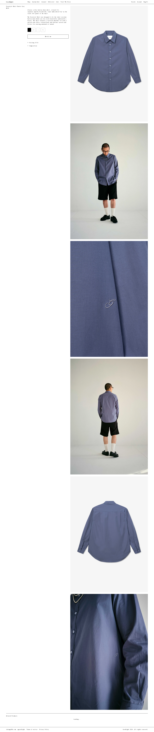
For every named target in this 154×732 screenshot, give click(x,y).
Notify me (48, 36)
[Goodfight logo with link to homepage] (17, 2)
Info (57, 2)
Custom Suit (36, 2)
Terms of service (32, 729)
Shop (29, 2)
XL (43, 30)
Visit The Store (66, 2)
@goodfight (21, 729)
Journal (43, 2)
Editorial (51, 2)
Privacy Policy (44, 729)
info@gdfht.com (11, 729)
